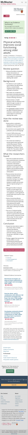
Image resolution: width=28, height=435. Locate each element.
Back (7, 15)
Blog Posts (6, 351)
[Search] (22, 2)
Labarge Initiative (19, 401)
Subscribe (14, 385)
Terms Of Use (14, 433)
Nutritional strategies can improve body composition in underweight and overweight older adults (13, 281)
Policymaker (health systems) (10, 359)
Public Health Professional (10, 357)
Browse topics (7, 347)
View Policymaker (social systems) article (15, 250)
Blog (2, 396)
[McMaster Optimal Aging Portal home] (6, 424)
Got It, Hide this (10, 31)
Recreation (10, 261)
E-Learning (3, 400)
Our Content (17, 396)
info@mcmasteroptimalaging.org (11, 339)
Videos (2, 398)
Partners (17, 403)
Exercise (9, 257)
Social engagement (12, 259)
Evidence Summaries (8, 349)
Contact (16, 405)
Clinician (5, 356)
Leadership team (18, 400)
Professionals (4, 403)
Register (10, 371)
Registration (17, 398)
